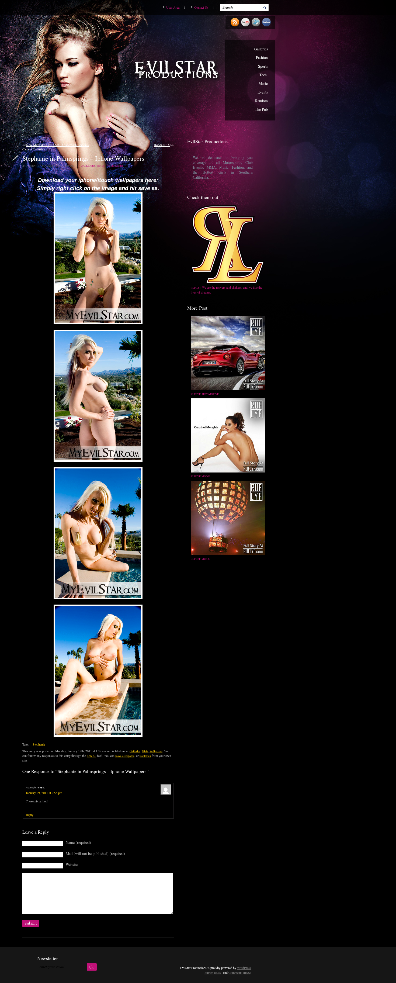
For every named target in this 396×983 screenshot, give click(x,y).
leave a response (124, 756)
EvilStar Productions (177, 70)
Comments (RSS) (239, 972)
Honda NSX (162, 145)
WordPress (244, 967)
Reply (29, 814)
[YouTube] (246, 26)
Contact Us (201, 7)
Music (263, 83)
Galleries (261, 48)
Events (263, 92)
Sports (263, 66)
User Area (172, 7)
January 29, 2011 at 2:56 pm (44, 793)
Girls (101, 165)
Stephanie (39, 744)
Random (261, 100)
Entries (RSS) (213, 972)
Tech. (263, 74)
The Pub (261, 109)
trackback (145, 756)
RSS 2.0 (91, 756)
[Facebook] (267, 26)
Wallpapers (115, 165)
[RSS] (235, 26)
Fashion (262, 57)
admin (31, 165)
